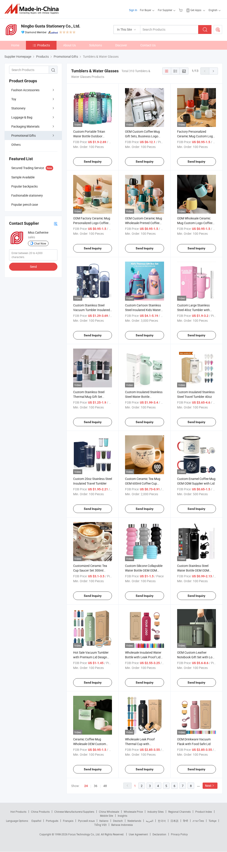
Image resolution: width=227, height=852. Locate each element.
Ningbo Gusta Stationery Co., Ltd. (50, 26)
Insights (122, 815)
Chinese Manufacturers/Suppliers (74, 811)
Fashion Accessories (25, 90)
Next (208, 785)
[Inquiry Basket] (181, 10)
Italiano (103, 820)
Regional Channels (179, 811)
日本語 (174, 820)
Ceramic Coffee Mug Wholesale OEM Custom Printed (89, 744)
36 (95, 786)
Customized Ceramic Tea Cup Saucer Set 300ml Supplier (90, 570)
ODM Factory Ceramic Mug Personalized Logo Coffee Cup (91, 223)
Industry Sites (155, 811)
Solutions (95, 45)
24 (86, 786)
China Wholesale (109, 811)
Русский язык (86, 820)
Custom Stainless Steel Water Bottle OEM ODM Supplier (193, 570)
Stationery (18, 108)
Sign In (133, 10)
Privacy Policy (179, 834)
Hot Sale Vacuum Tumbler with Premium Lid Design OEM (91, 657)
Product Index (203, 811)
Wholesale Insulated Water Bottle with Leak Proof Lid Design (143, 657)
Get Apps (196, 10)
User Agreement (138, 834)
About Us (69, 45)
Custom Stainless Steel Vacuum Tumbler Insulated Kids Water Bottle (91, 310)
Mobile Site (106, 815)
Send (33, 266)
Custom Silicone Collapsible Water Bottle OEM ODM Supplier (143, 570)
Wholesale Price (133, 811)
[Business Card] (55, 224)
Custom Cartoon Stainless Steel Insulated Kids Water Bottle (143, 310)
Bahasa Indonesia (122, 824)
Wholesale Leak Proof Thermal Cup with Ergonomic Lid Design (140, 744)
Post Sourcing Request (218, 29)
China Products (40, 811)
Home (15, 45)
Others (16, 144)
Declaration (159, 834)
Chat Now (40, 243)
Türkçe (212, 820)
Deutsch (118, 820)
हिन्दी (185, 820)
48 (105, 786)
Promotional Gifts (23, 135)
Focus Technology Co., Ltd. (84, 834)
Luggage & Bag (21, 117)
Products (43, 45)
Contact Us (148, 45)
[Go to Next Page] (213, 71)
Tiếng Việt (100, 824)
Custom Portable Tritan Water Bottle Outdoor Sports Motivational (89, 136)
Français (68, 820)
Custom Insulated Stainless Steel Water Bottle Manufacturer (143, 396)
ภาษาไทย (198, 820)
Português (52, 820)
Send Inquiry (93, 161)
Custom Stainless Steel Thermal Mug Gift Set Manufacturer (88, 396)
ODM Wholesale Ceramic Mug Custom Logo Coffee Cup (194, 223)
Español (36, 820)
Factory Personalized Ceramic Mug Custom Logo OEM (196, 136)
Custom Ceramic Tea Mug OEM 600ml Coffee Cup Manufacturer (142, 483)
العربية (149, 820)
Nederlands (134, 820)
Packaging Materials (25, 126)
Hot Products (18, 811)
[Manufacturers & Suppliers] (32, 9)
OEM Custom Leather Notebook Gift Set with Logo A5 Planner (196, 657)
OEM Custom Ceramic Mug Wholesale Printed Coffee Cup (143, 223)
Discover (121, 45)
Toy (13, 99)
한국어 (162, 820)
